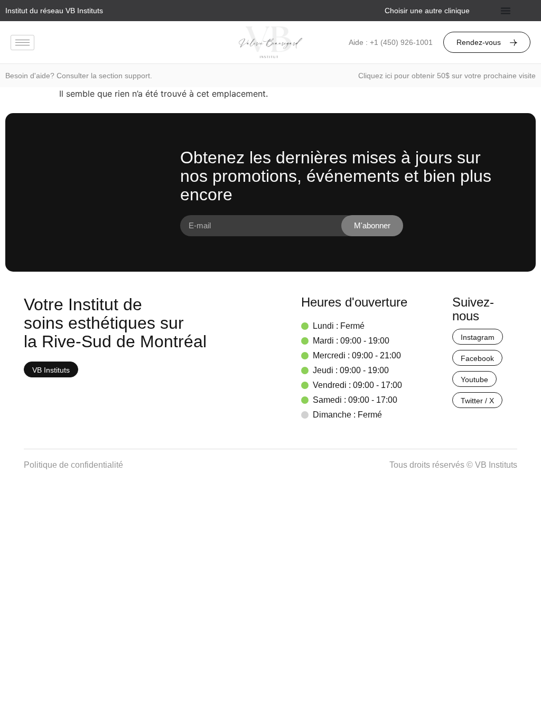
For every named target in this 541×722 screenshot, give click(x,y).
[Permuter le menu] (505, 10)
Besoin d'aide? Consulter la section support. (78, 75)
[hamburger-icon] (22, 42)
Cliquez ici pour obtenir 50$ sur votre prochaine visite (447, 75)
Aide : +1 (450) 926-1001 (391, 42)
